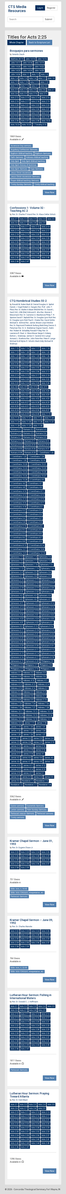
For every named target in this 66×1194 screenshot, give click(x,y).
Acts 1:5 (23, 78)
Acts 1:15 (15, 348)
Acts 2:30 (35, 113)
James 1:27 (40, 734)
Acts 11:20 (15, 418)
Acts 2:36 (15, 121)
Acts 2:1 (34, 86)
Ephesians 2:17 (47, 584)
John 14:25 (39, 70)
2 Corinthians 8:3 (34, 530)
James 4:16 (16, 773)
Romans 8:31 (43, 441)
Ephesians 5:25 (47, 638)
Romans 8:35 (16, 449)
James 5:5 (48, 777)
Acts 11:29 (26, 426)
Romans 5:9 (41, 437)
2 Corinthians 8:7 (34, 538)
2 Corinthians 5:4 (18, 514)
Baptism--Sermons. (43, 153)
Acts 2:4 (23, 90)
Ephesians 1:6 (17, 561)
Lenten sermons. (18, 810)
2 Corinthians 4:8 (18, 487)
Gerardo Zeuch (18, 54)
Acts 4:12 (15, 391)
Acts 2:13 (25, 98)
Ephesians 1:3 (17, 557)
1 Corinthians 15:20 (19, 464)
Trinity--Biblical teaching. (44, 184)
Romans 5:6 (41, 433)
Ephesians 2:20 (47, 588)
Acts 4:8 (14, 387)
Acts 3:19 (15, 379)
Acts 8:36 (35, 410)
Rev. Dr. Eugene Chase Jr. (22, 848)
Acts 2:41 (46, 254)
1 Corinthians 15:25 (38, 472)
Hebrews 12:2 (16, 723)
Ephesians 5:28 (47, 642)
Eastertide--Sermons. (35, 806)
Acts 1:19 (15, 352)
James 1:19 (16, 727)
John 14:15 (30, 59)
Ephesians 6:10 (17, 650)
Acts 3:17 (35, 375)
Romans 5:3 (41, 429)
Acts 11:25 (26, 422)
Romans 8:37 (43, 449)
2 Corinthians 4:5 (37, 480)
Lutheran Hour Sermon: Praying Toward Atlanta (29, 1095)
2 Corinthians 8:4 (18, 534)
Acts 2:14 (35, 98)
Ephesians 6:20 (32, 661)
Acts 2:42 (15, 258)
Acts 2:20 (15, 105)
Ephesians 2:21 (17, 592)
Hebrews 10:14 (17, 715)
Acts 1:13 (15, 86)
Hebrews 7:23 (16, 704)
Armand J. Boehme (18, 338)
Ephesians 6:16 (17, 657)
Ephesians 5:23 (17, 638)
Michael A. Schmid (18, 323)
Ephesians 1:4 (31, 557)
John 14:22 (39, 67)
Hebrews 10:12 (31, 711)
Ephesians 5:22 (47, 634)
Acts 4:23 (25, 391)
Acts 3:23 (15, 383)
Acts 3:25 (35, 383)
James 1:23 (28, 731)
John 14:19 (39, 63)
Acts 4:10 (33, 387)
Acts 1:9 (14, 82)
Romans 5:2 (28, 429)
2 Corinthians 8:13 (18, 545)
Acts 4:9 (23, 387)
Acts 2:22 (35, 105)
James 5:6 (15, 781)
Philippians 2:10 (31, 669)
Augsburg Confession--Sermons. (24, 150)
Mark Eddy (39, 341)
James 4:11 (28, 765)
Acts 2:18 (35, 101)
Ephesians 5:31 (47, 646)
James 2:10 (49, 742)
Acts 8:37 (46, 410)
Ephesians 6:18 (47, 657)
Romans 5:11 (30, 441)
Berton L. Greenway (18, 336)
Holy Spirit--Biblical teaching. (33, 161)
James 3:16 (40, 750)
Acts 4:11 (43, 387)
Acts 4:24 (35, 391)
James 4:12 (40, 765)
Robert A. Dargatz (30, 307)
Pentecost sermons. (45, 814)
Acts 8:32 (35, 406)
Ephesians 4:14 (17, 607)
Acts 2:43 (25, 258)
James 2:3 (37, 738)
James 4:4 (37, 758)
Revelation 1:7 (31, 785)
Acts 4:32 (35, 399)
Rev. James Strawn (34, 323)
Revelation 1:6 (17, 785)
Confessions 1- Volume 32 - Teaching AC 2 (27, 209)
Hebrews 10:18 (31, 719)
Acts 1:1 (26, 74)
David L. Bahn (48, 328)
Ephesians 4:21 (32, 615)
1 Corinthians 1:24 (36, 456)
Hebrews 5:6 (28, 696)
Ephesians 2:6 (45, 572)
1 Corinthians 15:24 (19, 472)
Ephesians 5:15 (31, 626)
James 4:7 (26, 761)
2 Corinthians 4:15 (36, 499)
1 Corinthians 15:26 (19, 476)
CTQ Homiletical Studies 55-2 (28, 300)
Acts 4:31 (25, 399)
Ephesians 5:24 (32, 638)
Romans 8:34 (43, 445)
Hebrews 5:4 (41, 692)
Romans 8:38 (16, 453)
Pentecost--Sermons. (19, 896)
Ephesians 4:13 (47, 603)
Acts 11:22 (38, 418)
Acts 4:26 (15, 395)
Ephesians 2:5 (31, 572)
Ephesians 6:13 (17, 653)
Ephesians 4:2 (17, 595)
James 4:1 (39, 754)
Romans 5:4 (16, 433)
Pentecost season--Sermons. (23, 814)
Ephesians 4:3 (31, 595)
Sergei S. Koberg (44, 333)
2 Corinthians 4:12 (18, 495)
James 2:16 (40, 746)
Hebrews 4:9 (16, 680)
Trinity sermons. (18, 817)
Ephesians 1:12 (17, 568)
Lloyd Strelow (47, 323)
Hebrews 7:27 (29, 707)
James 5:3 (26, 777)
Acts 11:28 (15, 426)
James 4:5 (48, 758)
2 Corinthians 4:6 (18, 483)
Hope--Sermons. (36, 169)
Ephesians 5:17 (17, 630)
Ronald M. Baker (19, 304)
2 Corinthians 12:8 (36, 549)
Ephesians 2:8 (31, 576)
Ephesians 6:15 (47, 653)
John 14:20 (15, 67)
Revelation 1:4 (28, 781)
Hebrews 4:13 (29, 684)
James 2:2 (26, 738)
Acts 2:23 (46, 105)
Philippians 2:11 (47, 669)
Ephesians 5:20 (17, 634)
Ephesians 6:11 (32, 650)
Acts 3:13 (46, 372)
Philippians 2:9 (17, 669)
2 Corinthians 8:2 (18, 530)
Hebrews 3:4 (16, 677)
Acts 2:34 (35, 117)
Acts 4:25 (46, 391)
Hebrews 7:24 (29, 704)
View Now (49, 192)
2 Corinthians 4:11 (36, 491)
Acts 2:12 (15, 98)
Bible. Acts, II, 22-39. (19, 968)
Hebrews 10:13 (46, 711)
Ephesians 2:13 (32, 580)
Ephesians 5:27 (32, 642)
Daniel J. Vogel (16, 307)
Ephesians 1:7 (31, 561)
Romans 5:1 (16, 429)
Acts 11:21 (26, 418)
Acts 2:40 (35, 254)
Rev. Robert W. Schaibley (20, 331)
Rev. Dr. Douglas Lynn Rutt (41, 317)
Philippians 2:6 (17, 665)
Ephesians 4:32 (32, 622)
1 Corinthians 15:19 (37, 460)
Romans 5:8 (28, 437)
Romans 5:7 (16, 437)
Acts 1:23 (15, 356)
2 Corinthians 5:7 (34, 518)
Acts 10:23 (46, 121)
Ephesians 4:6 (31, 599)
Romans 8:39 (30, 453)
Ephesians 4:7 (45, 599)
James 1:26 (28, 734)
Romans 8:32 (16, 445)
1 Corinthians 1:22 (46, 453)
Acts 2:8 (14, 94)
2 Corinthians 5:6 (18, 518)
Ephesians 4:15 (32, 607)
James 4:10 (16, 765)
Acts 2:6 (41, 90)
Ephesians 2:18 (17, 588)
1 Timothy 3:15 (39, 125)
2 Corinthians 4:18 (18, 507)
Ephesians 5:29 (17, 646)
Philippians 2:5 (47, 661)
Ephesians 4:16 (47, 607)
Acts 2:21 (25, 105)
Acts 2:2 (44, 86)
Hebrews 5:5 (16, 696)
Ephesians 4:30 (47, 619)
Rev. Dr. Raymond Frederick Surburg (25, 325)
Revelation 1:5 (42, 781)
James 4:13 (16, 769)
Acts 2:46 (15, 261)
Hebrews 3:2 (28, 673)
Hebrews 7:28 (43, 707)
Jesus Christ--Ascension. (21, 173)
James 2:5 (15, 742)
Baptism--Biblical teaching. (22, 153)
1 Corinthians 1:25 (18, 460)
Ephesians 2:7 (17, 576)
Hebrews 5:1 (43, 688)
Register (51, 8)
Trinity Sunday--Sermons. (21, 184)
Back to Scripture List (39, 42)
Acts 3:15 (25, 375)
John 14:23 (15, 70)
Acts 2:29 (25, 113)
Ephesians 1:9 (17, 565)
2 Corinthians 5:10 (18, 526)
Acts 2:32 (15, 117)
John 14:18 (27, 63)
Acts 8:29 (46, 402)
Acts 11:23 (49, 418)
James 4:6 (15, 761)
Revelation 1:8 (45, 785)
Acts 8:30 (15, 406)
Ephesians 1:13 (32, 568)
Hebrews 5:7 (41, 696)
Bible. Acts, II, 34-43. (19, 889)
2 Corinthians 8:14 (36, 545)
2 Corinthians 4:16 (18, 503)
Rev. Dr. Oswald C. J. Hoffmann (25, 1002)
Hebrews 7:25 (43, 704)
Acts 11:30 (38, 426)
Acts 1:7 (41, 78)
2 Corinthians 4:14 (18, 499)
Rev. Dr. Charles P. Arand (22, 214)
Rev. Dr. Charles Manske (22, 926)
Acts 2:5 (32, 90)
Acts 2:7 (51, 90)
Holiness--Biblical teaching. (37, 157)
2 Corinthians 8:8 (18, 541)
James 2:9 (37, 742)
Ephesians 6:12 (47, 650)
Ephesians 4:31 (17, 622)
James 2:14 (16, 746)
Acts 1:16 (25, 348)
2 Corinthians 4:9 (34, 487)
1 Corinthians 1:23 (18, 456)
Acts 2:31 (46, 113)
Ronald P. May (36, 331)
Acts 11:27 (49, 422)
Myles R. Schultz (28, 341)
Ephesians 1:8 (45, 561)
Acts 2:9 (23, 94)
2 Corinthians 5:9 (34, 522)
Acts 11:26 (38, 422)
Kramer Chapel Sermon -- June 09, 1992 (31, 921)
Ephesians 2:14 (47, 580)
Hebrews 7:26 (16, 707)
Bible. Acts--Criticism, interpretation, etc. (27, 893)
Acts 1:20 (25, 352)
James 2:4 (48, 738)
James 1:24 (40, 731)
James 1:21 (40, 727)
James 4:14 (28, 769)
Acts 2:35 (46, 117)
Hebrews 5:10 (41, 700)
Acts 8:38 (15, 414)
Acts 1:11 (34, 82)
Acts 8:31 (25, 406)
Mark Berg (44, 325)
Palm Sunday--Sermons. (37, 810)
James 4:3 (26, 758)
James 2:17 (16, 750)
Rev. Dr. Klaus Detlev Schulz (44, 214)
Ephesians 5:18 (32, 630)
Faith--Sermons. (17, 157)
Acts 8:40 (35, 414)
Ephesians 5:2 (17, 626)
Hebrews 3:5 (28, 677)
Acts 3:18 (46, 375)
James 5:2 (15, 777)
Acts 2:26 (35, 109)
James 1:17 (29, 723)
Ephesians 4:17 (17, 611)
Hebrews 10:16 (46, 715)
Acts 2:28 (15, 113)
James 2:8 (26, 742)
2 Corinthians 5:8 (18, 522)
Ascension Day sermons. (21, 146)
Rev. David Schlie (48, 320)
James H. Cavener (34, 336)
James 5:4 (37, 777)
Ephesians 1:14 (47, 568)
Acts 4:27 (25, 395)
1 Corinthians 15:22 (19, 468)
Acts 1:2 (35, 74)
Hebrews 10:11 (17, 711)
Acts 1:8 (51, 78)
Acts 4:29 (46, 395)
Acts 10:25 (26, 125)
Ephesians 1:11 (46, 565)
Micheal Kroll (15, 341)
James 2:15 (28, 746)
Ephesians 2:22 (32, 592)
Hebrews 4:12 (16, 684)
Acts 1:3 (44, 74)
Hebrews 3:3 (41, 673)
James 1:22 (16, 731)
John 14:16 (42, 59)
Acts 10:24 (15, 125)
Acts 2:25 (25, 109)
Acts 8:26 (15, 402)
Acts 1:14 (25, 86)
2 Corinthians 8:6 (18, 538)
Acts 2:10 (33, 94)
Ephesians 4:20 (17, 615)
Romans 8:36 (30, 449)
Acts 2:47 (25, 261)
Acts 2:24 (15, 109)
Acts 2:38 (35, 121)
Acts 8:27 (25, 402)
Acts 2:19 (46, 101)
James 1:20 (28, 727)
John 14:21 (27, 67)
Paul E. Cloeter (34, 320)
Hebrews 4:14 (43, 684)
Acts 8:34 (15, 410)
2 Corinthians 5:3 (34, 511)
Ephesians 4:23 (17, 619)
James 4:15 (40, 769)
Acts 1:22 (46, 352)
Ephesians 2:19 (32, 588)
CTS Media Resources (17, 9)
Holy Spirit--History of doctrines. (24, 165)
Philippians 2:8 (46, 665)
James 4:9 (48, 761)
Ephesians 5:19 (47, 630)
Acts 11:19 (46, 414)
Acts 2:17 (25, 101)
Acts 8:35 (25, 410)
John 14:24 (27, 70)
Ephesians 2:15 (17, 584)
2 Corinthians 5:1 (36, 507)
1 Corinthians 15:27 (38, 476)
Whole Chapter (16, 42)
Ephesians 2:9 (45, 576)
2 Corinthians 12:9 (18, 553)
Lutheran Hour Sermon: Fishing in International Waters (30, 996)
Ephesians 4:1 (47, 592)
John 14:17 (15, 63)
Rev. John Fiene (33, 338)
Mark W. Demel (32, 304)
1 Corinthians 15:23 (38, 468)
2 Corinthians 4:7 (34, 483)
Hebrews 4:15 (16, 688)
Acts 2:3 (14, 90)
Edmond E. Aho (34, 312)
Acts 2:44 (35, 258)
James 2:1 (15, 738)
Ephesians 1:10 (31, 565)
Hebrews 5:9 (28, 700)
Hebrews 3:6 (41, 677)
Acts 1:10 (24, 82)
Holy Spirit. (15, 161)
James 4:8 (37, 761)
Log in (40, 8)
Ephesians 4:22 (47, 615)
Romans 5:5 (28, 433)
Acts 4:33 (46, 399)
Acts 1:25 (35, 356)
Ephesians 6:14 (32, 653)
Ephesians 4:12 (32, 603)
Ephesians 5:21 (32, 634)
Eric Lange (46, 336)
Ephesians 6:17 (32, 657)
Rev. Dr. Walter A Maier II (25, 310)
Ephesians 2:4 (17, 572)
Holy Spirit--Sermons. (19, 169)
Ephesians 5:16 (46, 626)
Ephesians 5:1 (47, 622)
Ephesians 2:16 (32, 584)
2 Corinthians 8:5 (34, 534)
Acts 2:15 (46, 98)
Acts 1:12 (45, 82)
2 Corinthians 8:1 (36, 526)
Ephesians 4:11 (17, 603)
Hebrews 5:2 (16, 692)
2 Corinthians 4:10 (18, 491)
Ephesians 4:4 (45, 595)
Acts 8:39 (25, 414)
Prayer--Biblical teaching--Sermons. (25, 180)
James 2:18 (28, 750)
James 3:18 (28, 754)
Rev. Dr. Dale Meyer (20, 1100)
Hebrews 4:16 (29, 688)
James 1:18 (42, 723)
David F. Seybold (23, 317)
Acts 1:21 (35, 352)
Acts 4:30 (15, 399)
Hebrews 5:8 (16, 700)
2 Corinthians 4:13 (36, 495)
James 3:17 (16, 754)
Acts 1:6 (32, 78)
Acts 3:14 (15, 375)
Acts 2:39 (25, 254)
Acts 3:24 (25, 383)
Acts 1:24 (25, 356)
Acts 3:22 (46, 379)
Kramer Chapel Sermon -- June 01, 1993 (31, 842)
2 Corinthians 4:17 (36, 503)
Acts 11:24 (15, 422)
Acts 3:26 (46, 383)
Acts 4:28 (35, 395)
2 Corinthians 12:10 (37, 553)
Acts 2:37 (25, 121)
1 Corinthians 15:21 (38, 464)
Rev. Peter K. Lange (47, 338)
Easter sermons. (18, 806)
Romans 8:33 (30, 445)
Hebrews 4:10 (28, 680)
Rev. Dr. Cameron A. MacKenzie (33, 315)
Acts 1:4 (14, 78)
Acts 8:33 (46, 406)
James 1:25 (16, 734)
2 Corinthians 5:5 (34, 514)
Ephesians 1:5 (45, 557)
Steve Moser (32, 333)
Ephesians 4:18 (32, 611)
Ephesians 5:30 (32, 646)
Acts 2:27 (46, 109)
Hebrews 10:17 (17, 719)
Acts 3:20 (25, 379)
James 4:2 (15, 758)
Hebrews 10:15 (31, 715)
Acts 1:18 (46, 348)
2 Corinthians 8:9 (34, 541)
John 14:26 (15, 74)
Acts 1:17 (35, 348)
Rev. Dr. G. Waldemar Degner (30, 328)
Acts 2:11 (43, 94)
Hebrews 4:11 (42, 680)
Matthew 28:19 (17, 59)
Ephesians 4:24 (32, 619)
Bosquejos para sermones (26, 50)
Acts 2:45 (46, 258)
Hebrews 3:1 (16, 673)
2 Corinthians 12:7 (18, 549)
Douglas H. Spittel (46, 304)
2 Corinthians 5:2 (18, 511)
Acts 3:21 (35, 379)
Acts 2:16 (15, 101)
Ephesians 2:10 (17, 580)
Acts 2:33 (25, 117)
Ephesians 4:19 (47, 611)
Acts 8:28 (35, 402)
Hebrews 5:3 (28, 692)
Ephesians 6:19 (17, 661)
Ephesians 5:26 (17, 642)
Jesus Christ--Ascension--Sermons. (25, 177)
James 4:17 (28, 773)
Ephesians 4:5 (17, 599)
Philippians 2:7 (31, 665)
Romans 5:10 (16, 441)
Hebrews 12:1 (45, 719)
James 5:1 (39, 773)
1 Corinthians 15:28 (19, 480)
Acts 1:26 (46, 356)
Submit (48, 19)
